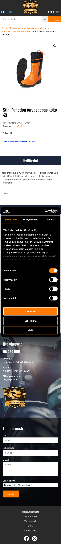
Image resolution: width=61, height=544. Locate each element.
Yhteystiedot (30, 530)
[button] (54, 45)
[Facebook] (26, 538)
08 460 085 (11, 352)
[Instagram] (34, 538)
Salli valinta (30, 320)
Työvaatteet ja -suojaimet (21, 28)
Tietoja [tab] (50, 219)
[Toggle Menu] (57, 19)
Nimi (5, 435)
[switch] (53, 279)
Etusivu (4, 28)
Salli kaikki (30, 311)
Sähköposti (8, 448)
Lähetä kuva (9, 481)
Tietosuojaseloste (30, 511)
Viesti (6, 460)
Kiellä (30, 330)
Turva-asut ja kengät (21, 31)
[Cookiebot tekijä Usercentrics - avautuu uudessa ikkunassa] (45, 211)
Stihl (19, 126)
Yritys (30, 525)
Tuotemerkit (30, 521)
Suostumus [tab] (11, 219)
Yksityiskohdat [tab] (30, 219)
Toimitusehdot (30, 516)
